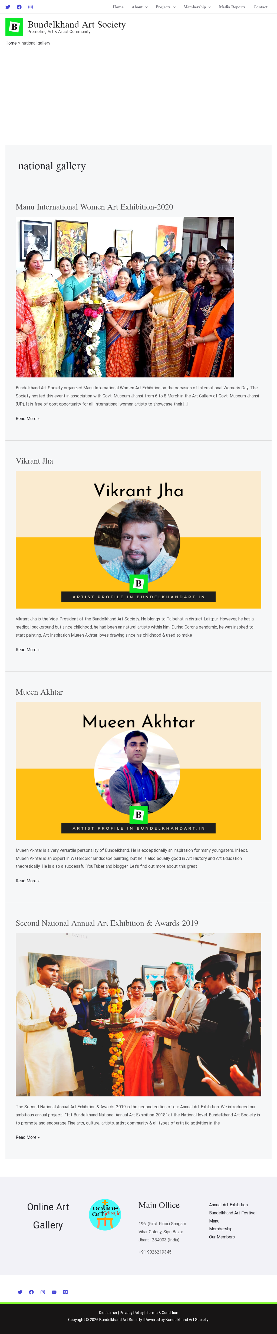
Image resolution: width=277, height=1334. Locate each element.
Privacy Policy (132, 1313)
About (137, 7)
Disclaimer (108, 1313)
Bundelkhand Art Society (77, 24)
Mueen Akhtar (39, 691)
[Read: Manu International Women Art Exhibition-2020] (125, 296)
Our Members (222, 1237)
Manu (214, 1221)
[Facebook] (19, 7)
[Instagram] (30, 7)
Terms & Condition (162, 1313)
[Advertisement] (138, 87)
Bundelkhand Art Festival (232, 1212)
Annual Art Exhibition (228, 1204)
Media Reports (232, 7)
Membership (195, 7)
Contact (260, 7)
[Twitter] (7, 7)
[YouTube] (54, 1292)
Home (118, 7)
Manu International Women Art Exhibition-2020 (94, 206)
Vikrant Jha (34, 460)
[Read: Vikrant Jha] (138, 539)
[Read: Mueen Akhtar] (138, 770)
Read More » (28, 418)
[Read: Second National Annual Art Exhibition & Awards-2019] (138, 1014)
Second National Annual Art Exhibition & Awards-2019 (107, 922)
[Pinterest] (65, 1292)
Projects (163, 7)
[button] (145, 6)
